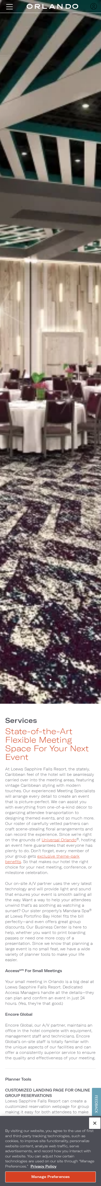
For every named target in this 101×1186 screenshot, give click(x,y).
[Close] (94, 1123)
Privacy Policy (43, 1166)
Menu (9, 6)
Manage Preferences (50, 1177)
